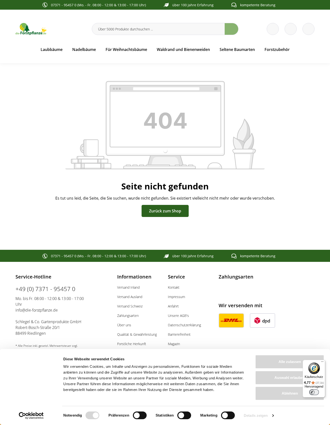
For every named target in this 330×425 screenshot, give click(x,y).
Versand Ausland (129, 296)
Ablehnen (290, 393)
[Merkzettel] (273, 29)
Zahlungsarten (128, 315)
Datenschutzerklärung (184, 325)
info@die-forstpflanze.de (36, 310)
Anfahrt (173, 306)
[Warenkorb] (291, 29)
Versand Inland (128, 287)
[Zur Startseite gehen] (50, 29)
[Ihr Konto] (308, 29)
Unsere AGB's (178, 315)
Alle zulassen (290, 362)
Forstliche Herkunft (131, 343)
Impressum (176, 296)
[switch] (140, 415)
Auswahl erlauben (289, 378)
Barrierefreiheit (179, 334)
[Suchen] (231, 29)
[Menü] (322, 363)
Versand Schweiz (130, 306)
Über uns (124, 325)
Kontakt (173, 287)
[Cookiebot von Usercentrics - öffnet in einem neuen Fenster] (31, 415)
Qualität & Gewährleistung (137, 334)
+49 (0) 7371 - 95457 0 (45, 289)
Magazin (174, 343)
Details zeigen (256, 415)
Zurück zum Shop (165, 211)
